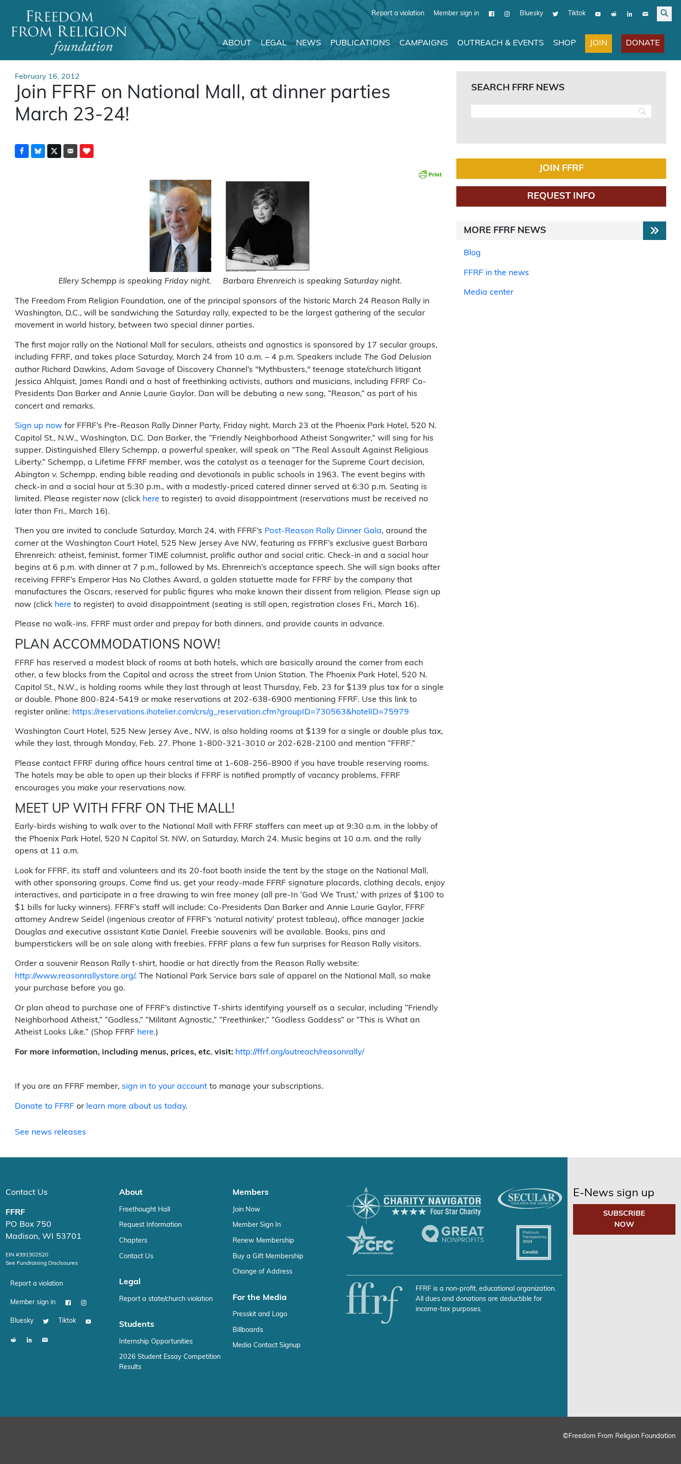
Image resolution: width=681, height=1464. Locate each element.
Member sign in (456, 13)
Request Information (150, 1224)
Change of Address (262, 1271)
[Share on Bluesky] (38, 151)
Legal (274, 43)
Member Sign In (257, 1224)
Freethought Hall (144, 1209)
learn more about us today (136, 1106)
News (308, 43)
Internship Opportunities (156, 1341)
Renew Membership (263, 1240)
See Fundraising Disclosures (42, 1263)
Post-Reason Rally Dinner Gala (323, 531)
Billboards (248, 1329)
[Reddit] (614, 13)
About (237, 43)
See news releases (50, 1132)
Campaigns (423, 43)
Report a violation (398, 13)
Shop (564, 43)
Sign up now (38, 425)
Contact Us (27, 1192)
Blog (472, 253)
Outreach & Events (500, 43)
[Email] (645, 13)
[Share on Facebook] (22, 151)
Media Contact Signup (267, 1345)
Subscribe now (624, 1219)
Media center (488, 292)
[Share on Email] (70, 151)
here (151, 499)
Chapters (133, 1240)
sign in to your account (164, 1086)
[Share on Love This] (87, 151)
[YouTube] (598, 13)
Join (598, 43)
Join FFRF (561, 168)
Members (251, 1192)
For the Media (260, 1297)
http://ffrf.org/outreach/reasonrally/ (299, 1052)
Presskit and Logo (260, 1314)
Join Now (246, 1209)
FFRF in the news (496, 273)
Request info (561, 196)
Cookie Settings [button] (605, 1448)
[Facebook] (491, 13)
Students (136, 1324)
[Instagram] (507, 13)
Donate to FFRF (44, 1106)
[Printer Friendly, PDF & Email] (430, 173)
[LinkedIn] (629, 13)
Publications (360, 43)
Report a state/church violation (166, 1298)
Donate (643, 43)
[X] (555, 13)
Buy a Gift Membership (268, 1256)
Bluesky (531, 13)
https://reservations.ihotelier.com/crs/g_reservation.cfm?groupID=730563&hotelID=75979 (240, 712)
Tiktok (577, 13)
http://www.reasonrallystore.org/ (75, 976)
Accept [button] (654, 1448)
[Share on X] (54, 151)
